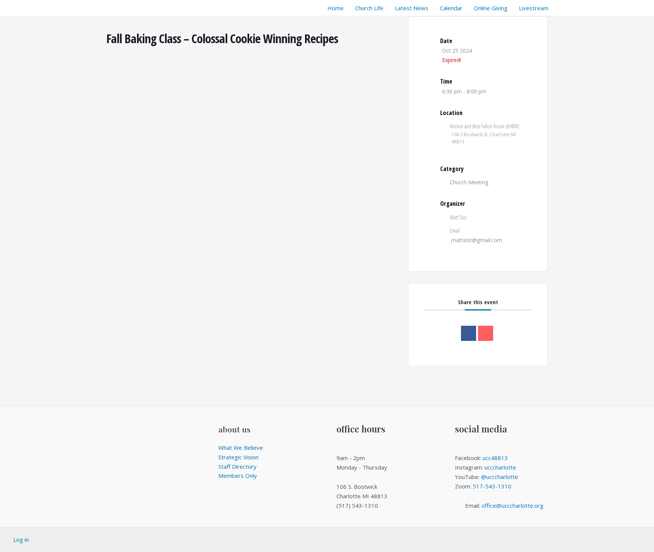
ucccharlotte (500, 467)
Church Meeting (469, 182)
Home (335, 8)
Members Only (237, 475)
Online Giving (491, 8)
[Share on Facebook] (468, 333)
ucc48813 (495, 458)
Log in (21, 539)
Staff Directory (237, 466)
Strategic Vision (238, 457)
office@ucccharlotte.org (512, 505)
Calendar (451, 8)
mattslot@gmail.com (476, 240)
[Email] (485, 333)
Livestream (533, 8)
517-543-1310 (492, 486)
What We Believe (240, 447)
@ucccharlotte (499, 476)
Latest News (411, 8)
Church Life (369, 8)
